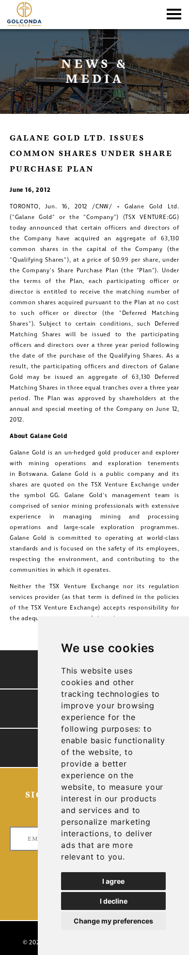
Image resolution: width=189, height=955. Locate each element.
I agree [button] (113, 881)
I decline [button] (113, 901)
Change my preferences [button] (113, 921)
